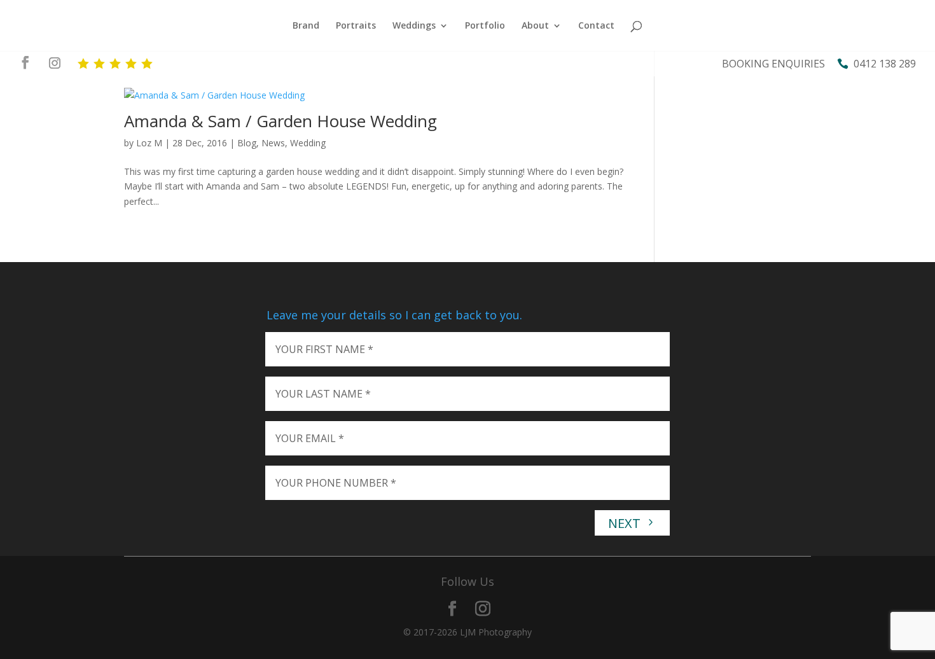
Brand (306, 26)
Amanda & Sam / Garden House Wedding (280, 120)
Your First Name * (324, 349)
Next (626, 523)
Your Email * (309, 438)
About (535, 26)
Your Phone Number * (335, 483)
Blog (246, 143)
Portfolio (485, 26)
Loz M (149, 143)
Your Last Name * (323, 394)
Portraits (356, 26)
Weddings (414, 26)
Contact (596, 26)
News (273, 143)
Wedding (308, 143)
